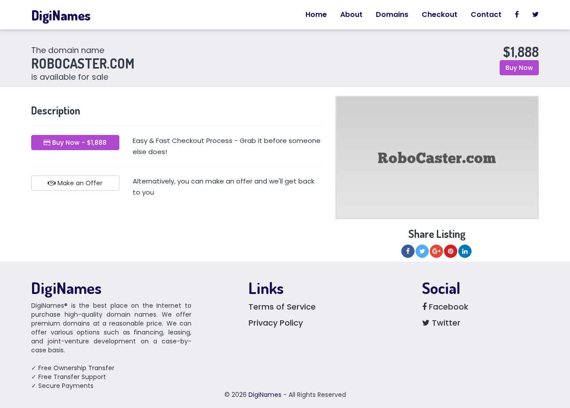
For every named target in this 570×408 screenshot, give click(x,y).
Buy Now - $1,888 (78, 142)
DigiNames (60, 15)
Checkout (439, 14)
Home (316, 14)
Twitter (445, 322)
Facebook (447, 306)
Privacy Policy (275, 322)
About (351, 14)
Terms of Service (282, 306)
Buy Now (519, 67)
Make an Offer (79, 183)
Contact (486, 14)
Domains (392, 14)
